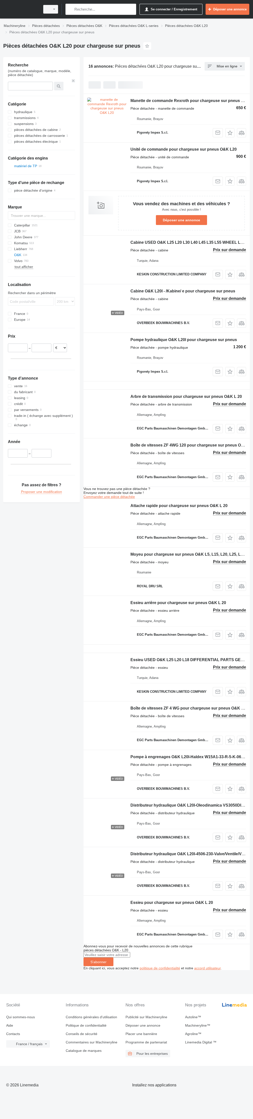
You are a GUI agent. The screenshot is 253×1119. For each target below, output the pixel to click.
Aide (9, 1025)
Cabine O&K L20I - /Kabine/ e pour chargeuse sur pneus (182, 291)
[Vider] (73, 80)
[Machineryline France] (21, 9)
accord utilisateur (207, 968)
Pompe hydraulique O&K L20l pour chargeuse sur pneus (183, 340)
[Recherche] (70, 9)
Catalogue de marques (84, 1051)
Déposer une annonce (181, 220)
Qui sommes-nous (20, 1017)
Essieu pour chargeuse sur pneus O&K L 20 (171, 902)
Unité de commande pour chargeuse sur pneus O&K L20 (183, 149)
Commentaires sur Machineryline (91, 1042)
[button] (229, 132)
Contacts (13, 1034)
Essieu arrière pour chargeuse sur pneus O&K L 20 (178, 603)
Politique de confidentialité (86, 1025)
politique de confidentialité (160, 968)
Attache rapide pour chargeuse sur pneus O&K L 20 (179, 506)
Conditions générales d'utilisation (91, 1017)
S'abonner (98, 962)
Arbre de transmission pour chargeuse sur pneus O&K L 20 (186, 396)
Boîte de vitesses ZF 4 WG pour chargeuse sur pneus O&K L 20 (189, 708)
